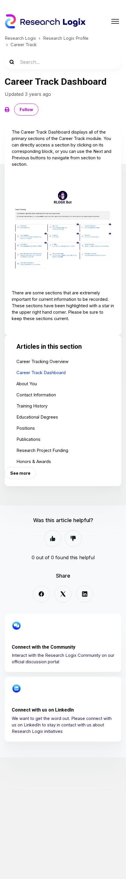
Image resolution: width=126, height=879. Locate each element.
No (73, 538)
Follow (26, 109)
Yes (52, 538)
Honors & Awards (33, 461)
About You (26, 383)
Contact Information (36, 395)
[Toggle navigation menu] (115, 21)
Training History (31, 406)
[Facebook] (41, 594)
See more (20, 473)
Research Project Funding (42, 450)
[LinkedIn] (84, 594)
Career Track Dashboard (41, 372)
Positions (25, 428)
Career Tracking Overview (42, 361)
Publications (28, 439)
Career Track (24, 44)
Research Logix (20, 38)
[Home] (45, 21)
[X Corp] (63, 594)
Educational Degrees (37, 417)
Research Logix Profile (65, 38)
